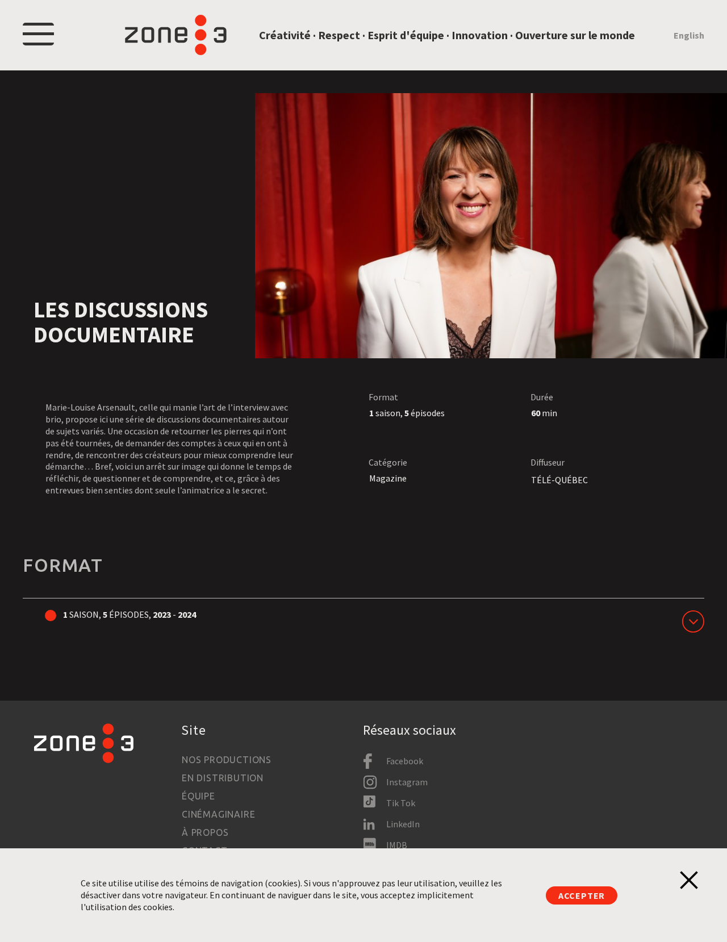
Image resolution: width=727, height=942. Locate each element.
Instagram (407, 782)
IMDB (396, 845)
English (689, 35)
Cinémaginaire (218, 814)
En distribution (223, 778)
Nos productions (226, 760)
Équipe (198, 796)
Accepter (581, 895)
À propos (205, 832)
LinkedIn (403, 824)
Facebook (404, 761)
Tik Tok (400, 803)
